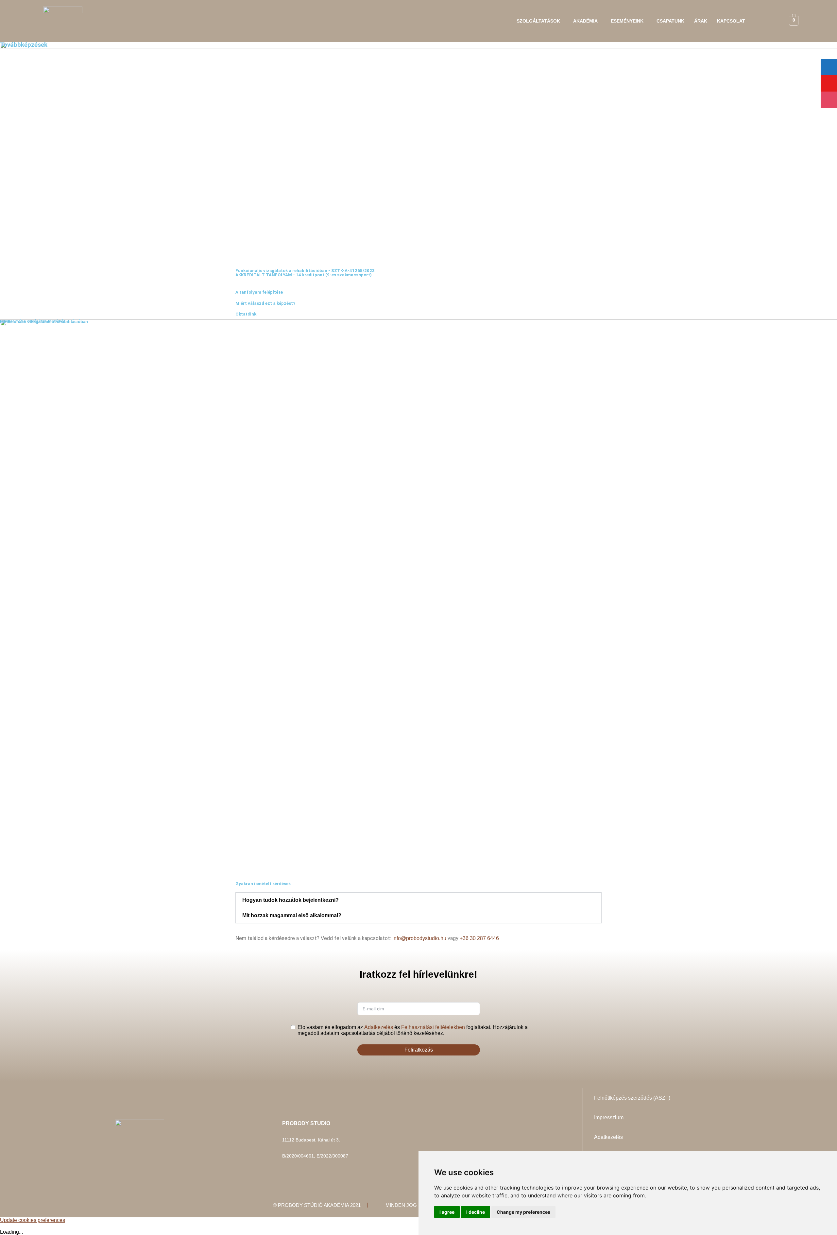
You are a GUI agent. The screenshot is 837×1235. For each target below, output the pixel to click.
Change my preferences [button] (523, 1212)
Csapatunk (670, 21)
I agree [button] (446, 1212)
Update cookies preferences (32, 1220)
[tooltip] (829, 67)
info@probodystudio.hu (419, 938)
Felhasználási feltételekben (433, 1027)
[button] (540, 21)
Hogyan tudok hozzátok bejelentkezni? (290, 900)
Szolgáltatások (538, 21)
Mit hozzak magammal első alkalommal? (291, 915)
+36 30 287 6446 (479, 938)
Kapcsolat (731, 21)
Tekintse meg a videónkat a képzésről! (33, 321)
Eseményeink (627, 21)
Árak (700, 21)
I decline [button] (475, 1212)
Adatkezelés (378, 1027)
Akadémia (585, 21)
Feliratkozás (418, 1050)
